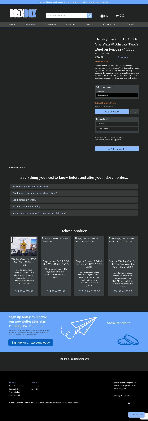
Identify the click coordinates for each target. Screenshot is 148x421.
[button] (117, 148)
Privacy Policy (14, 392)
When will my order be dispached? (30, 186)
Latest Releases (51, 24)
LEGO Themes (30, 24)
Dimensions (101, 124)
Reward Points (138, 415)
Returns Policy (14, 389)
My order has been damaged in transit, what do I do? (39, 213)
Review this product (102, 61)
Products (12, 24)
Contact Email (14, 395)
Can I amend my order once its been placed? (34, 193)
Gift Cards (89, 24)
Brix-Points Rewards (110, 24)
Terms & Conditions (16, 386)
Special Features (103, 129)
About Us (35, 386)
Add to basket (112, 111)
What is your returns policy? (26, 206)
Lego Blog (36, 389)
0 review (122, 57)
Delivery (131, 24)
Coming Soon (71, 24)
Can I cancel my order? (24, 199)
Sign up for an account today (30, 342)
